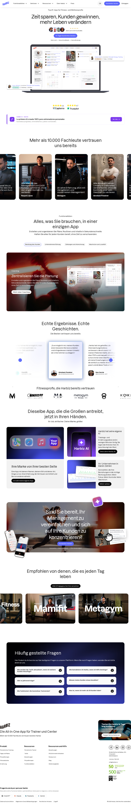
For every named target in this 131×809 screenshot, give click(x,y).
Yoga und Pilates (5, 753)
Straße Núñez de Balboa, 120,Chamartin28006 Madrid (117, 754)
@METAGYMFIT (59, 375)
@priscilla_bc (96, 374)
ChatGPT (7, 796)
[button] (20, 3)
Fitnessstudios (4, 760)
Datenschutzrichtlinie (7, 801)
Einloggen (124, 3)
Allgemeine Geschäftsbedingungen (26, 801)
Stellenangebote (54, 764)
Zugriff (56, 801)
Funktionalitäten (29, 764)
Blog (50, 760)
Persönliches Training (6, 750)
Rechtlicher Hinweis (45, 801)
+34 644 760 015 (114, 759)
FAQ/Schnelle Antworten (56, 753)
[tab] (32, 244)
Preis (72, 3)
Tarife (26, 753)
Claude (18, 796)
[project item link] (67, 608)
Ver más (115, 119)
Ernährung (3, 764)
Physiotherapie (4, 757)
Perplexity (30, 796)
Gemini (42, 796)
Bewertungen (28, 757)
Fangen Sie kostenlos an (111, 735)
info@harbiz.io (113, 762)
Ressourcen (52, 757)
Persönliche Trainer (30, 750)
